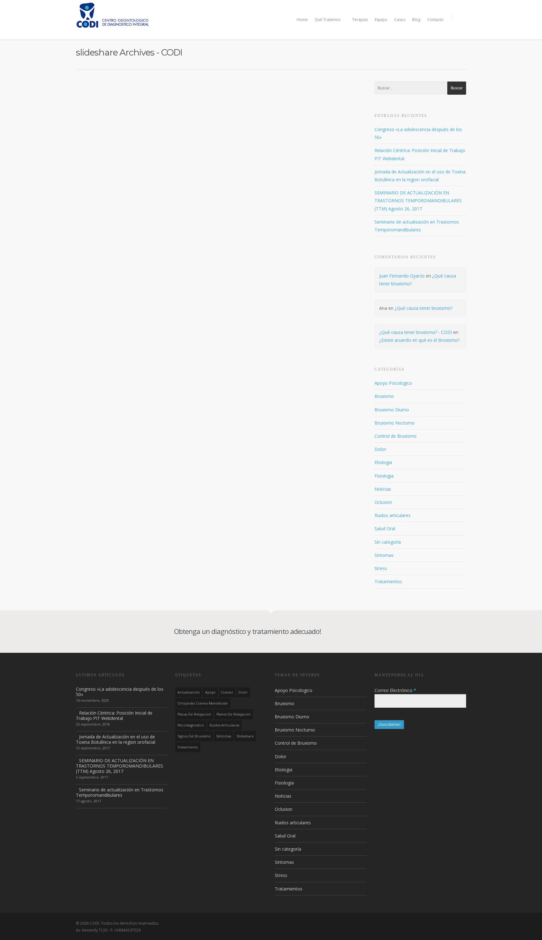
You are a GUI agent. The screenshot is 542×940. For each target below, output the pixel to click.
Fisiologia (384, 476)
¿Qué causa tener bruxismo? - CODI (415, 332)
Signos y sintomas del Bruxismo (129, 87)
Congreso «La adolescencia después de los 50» (119, 691)
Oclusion (383, 502)
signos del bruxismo (194, 736)
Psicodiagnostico (191, 725)
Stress (381, 568)
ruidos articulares (224, 725)
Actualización (189, 692)
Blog (416, 19)
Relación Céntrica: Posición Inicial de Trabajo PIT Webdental (114, 715)
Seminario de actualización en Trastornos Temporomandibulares (119, 792)
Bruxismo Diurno (392, 410)
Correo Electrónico (395, 690)
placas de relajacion (194, 714)
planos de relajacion (233, 714)
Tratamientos (388, 581)
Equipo (381, 19)
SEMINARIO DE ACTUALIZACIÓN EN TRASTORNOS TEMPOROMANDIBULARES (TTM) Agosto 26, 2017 (418, 200)
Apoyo (210, 692)
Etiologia (383, 462)
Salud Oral (385, 528)
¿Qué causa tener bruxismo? (423, 308)
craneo (227, 692)
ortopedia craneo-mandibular (203, 703)
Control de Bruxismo (396, 436)
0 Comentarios (151, 96)
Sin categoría (388, 542)
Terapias (360, 19)
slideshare (245, 736)
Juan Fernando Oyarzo (402, 276)
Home (302, 19)
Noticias (383, 489)
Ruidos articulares (393, 515)
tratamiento (188, 747)
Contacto (435, 19)
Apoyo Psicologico (393, 383)
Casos (399, 19)
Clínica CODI (105, 96)
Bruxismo (384, 396)
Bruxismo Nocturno (395, 423)
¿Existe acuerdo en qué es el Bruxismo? (419, 340)
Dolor (380, 449)
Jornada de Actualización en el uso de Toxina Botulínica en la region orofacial (115, 739)
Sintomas (127, 96)
